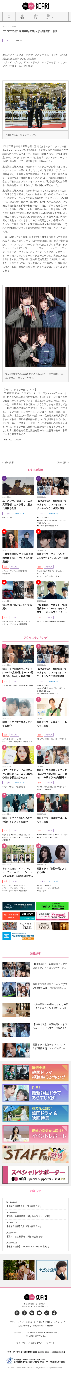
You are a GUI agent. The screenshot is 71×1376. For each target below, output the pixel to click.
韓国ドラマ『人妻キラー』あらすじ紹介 (52, 724)
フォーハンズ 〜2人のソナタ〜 (49, 576)
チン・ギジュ (8, 888)
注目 (5, 567)
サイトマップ (22, 1343)
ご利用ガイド (30, 1322)
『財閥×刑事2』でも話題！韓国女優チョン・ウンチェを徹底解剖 (17, 558)
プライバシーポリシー (34, 1332)
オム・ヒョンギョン (10, 837)
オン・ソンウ (49, 835)
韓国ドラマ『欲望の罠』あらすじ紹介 (52, 870)
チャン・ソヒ (51, 885)
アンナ (5, 685)
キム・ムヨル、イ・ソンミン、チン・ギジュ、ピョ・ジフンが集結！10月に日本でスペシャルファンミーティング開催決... (17, 872)
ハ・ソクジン (8, 741)
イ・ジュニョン (58, 571)
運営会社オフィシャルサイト (42, 1343)
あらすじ (47, 571)
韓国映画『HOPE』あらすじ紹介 (17, 606)
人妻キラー (64, 739)
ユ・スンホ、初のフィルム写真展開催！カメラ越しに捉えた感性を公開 (17, 504)
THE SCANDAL (44, 518)
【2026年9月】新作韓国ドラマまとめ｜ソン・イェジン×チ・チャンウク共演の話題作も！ (52, 504)
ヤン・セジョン (43, 837)
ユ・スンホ (7, 518)
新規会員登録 (44, 1322)
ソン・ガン (42, 573)
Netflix (40, 571)
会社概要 (17, 1332)
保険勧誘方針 (51, 1332)
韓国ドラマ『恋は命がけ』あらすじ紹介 (52, 819)
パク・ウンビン (9, 787)
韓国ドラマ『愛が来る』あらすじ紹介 (17, 724)
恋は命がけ (14, 685)
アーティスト (19, 513)
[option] (19, 1270)
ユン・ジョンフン (26, 837)
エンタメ (8, 40)
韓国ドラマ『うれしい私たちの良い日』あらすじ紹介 (17, 819)
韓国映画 (23, 624)
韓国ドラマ (54, 526)
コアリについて (14, 1322)
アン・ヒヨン (17, 739)
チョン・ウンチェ (10, 571)
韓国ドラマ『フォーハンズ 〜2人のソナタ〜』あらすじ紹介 (52, 556)
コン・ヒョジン (52, 739)
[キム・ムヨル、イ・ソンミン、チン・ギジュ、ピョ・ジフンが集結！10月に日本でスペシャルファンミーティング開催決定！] (18, 854)
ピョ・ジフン (20, 888)
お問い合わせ (23, 1326)
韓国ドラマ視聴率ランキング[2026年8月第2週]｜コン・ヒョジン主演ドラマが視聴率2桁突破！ (52, 774)
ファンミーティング (10, 891)
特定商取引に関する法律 (36, 1336)
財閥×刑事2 (22, 571)
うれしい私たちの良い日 (47, 787)
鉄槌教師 (53, 621)
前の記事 (9, 462)
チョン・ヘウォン (44, 888)
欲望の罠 (56, 888)
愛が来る (18, 741)
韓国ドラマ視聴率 (27, 685)
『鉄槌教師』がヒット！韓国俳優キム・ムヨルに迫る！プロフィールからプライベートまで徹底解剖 (52, 608)
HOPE (5, 621)
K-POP (19, 40)
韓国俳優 (61, 621)
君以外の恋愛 (43, 526)
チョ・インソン (24, 621)
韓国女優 (6, 573)
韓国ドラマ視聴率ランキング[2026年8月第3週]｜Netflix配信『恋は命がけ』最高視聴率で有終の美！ (17, 672)
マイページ (57, 1322)
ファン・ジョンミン (10, 624)
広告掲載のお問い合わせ (43, 1326)
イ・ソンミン (8, 885)
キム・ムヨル (43, 621)
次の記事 (61, 462)
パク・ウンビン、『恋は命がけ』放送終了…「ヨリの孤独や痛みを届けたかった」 (17, 774)
